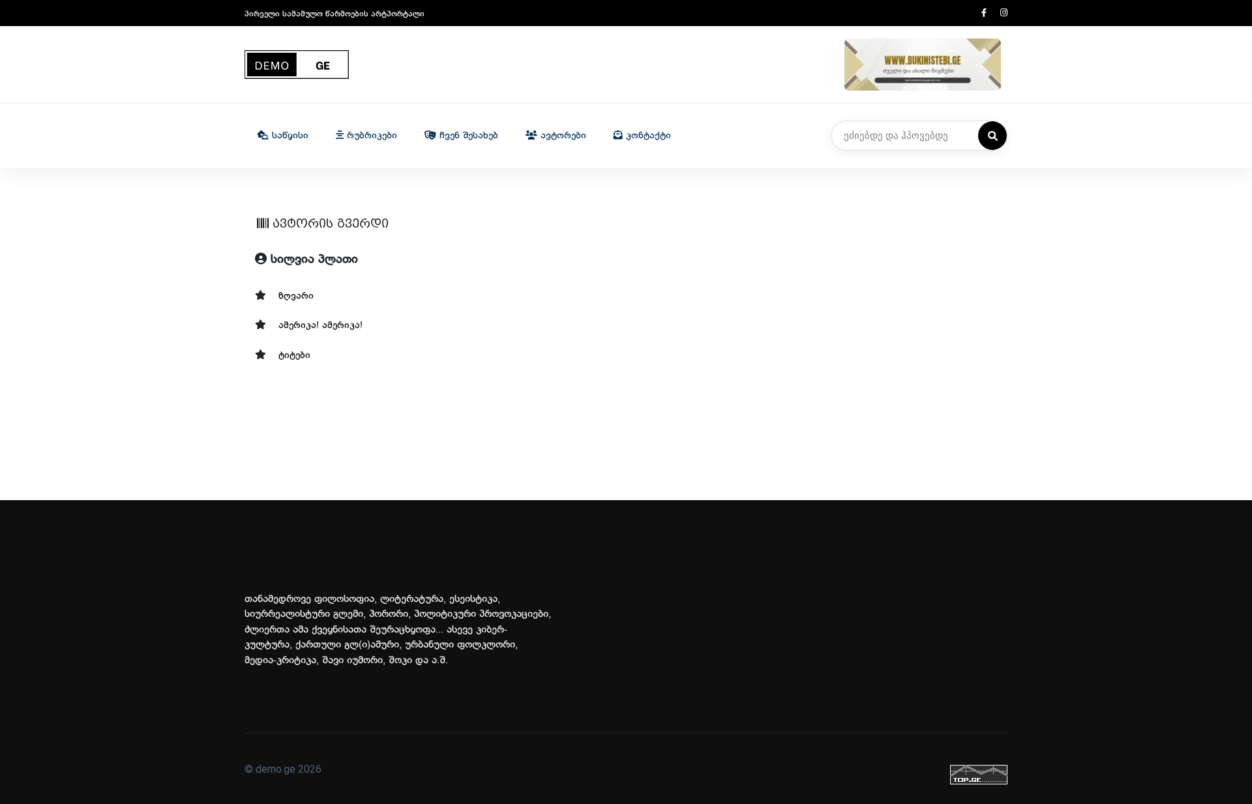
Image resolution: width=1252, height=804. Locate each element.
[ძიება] (992, 135)
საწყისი (288, 135)
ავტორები (561, 135)
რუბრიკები (370, 135)
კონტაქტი (647, 135)
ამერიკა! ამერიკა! (320, 325)
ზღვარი (296, 296)
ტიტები (294, 355)
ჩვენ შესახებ (467, 135)
